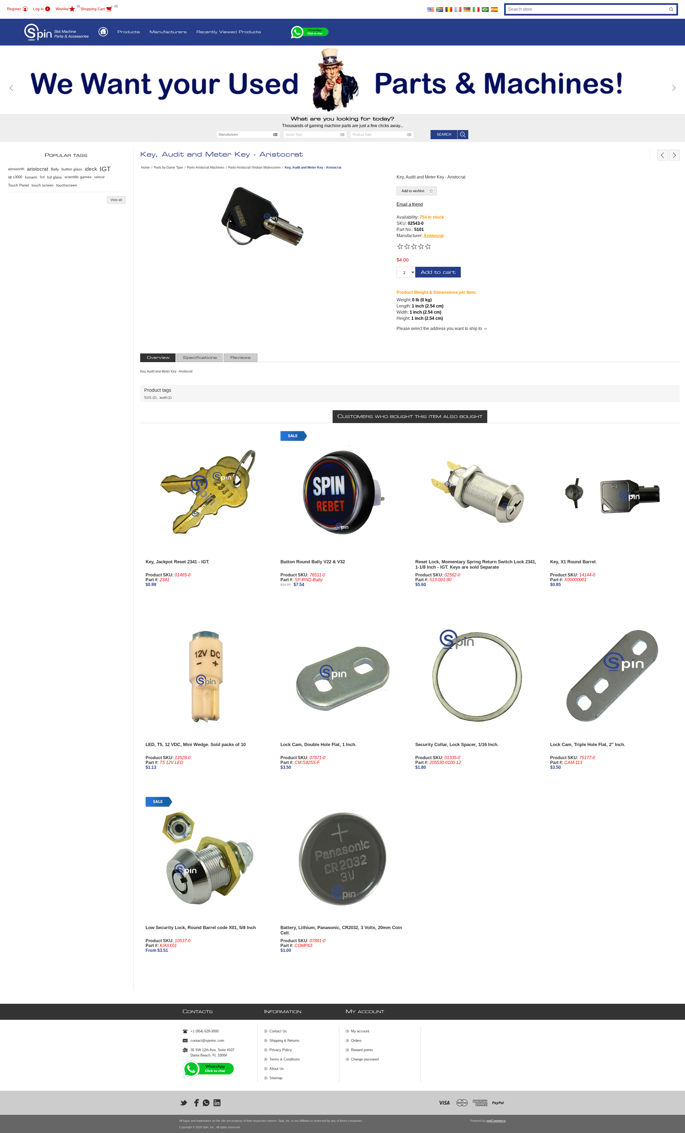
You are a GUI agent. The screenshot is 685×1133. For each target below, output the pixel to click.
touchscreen (66, 185)
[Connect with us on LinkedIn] (217, 1102)
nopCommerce (496, 1120)
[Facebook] (195, 1102)
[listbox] (248, 134)
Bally (55, 169)
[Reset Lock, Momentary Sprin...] (674, 155)
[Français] (458, 7)
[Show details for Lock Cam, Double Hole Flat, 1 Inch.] (342, 676)
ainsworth (16, 169)
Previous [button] (11, 88)
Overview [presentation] (158, 358)
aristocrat (37, 169)
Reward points (362, 1050)
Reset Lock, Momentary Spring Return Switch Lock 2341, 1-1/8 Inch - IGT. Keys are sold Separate (475, 564)
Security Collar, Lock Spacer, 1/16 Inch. (456, 744)
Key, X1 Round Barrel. (573, 561)
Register (14, 9)
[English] (430, 7)
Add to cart (438, 272)
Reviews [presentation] (240, 358)
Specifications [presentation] (200, 358)
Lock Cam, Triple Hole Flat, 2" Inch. (587, 744)
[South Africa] (439, 7)
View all (116, 200)
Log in (38, 9)
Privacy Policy (280, 1050)
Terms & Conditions (284, 1059)
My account (360, 1031)
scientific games (78, 177)
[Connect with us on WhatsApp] (206, 1102)
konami (31, 177)
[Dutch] (448, 7)
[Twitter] (183, 1102)
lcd (42, 177)
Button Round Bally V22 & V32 (312, 561)
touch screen (43, 185)
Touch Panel (18, 185)
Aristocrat (434, 235)
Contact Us (278, 1031)
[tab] (158, 357)
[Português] (485, 7)
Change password (365, 1059)
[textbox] (586, 9)
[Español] (494, 7)
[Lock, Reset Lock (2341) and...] (662, 155)
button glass (72, 169)
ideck (91, 169)
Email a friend (410, 204)
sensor (99, 177)
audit (163, 398)
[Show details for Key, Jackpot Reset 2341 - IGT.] (207, 493)
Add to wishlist (413, 191)
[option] (342, 79)
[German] (467, 7)
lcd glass (54, 177)
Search (671, 9)
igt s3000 (15, 177)
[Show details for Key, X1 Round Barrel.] (612, 493)
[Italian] (476, 7)
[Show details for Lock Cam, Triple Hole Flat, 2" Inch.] (612, 676)
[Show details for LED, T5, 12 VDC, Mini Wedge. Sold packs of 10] (207, 676)
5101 (148, 398)
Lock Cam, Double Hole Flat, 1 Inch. (318, 744)
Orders (356, 1041)
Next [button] (674, 88)
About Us (276, 1069)
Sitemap (275, 1078)
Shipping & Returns (284, 1041)
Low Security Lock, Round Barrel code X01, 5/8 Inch (201, 927)
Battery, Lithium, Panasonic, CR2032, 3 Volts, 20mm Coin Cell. (341, 930)
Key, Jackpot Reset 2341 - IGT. (178, 561)
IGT (105, 169)
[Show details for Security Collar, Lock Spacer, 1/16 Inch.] (477, 676)
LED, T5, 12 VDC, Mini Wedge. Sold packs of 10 (196, 744)
